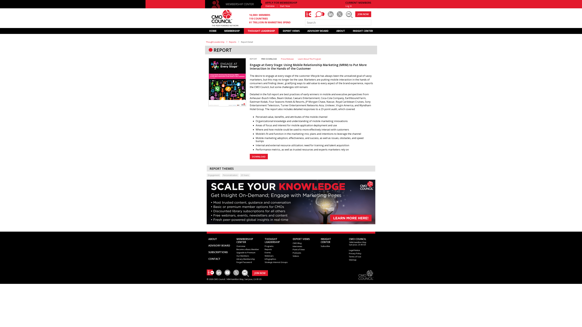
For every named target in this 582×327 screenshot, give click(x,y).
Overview (269, 6)
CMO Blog (297, 243)
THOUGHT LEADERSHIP (261, 31)
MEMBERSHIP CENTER (240, 4)
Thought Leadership (215, 42)
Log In (348, 6)
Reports (232, 42)
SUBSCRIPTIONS (218, 252)
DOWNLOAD (259, 156)
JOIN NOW (363, 14)
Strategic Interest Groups (276, 262)
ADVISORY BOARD (317, 31)
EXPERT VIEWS (291, 31)
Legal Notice (354, 250)
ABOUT (340, 31)
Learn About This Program (309, 59)
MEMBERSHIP (232, 31)
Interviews (297, 246)
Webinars (269, 255)
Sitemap (352, 259)
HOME (212, 31)
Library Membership (245, 259)
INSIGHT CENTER (363, 31)
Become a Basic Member (247, 249)
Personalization (230, 175)
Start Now (285, 6)
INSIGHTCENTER (326, 240)
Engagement (213, 175)
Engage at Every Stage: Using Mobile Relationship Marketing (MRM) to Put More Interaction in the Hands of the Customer (308, 67)
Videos (296, 256)
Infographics (270, 259)
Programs (269, 246)
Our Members (242, 255)
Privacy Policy (355, 253)
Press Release (287, 59)
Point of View (299, 249)
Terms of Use (355, 256)
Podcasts (297, 252)
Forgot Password (244, 262)
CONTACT (214, 259)
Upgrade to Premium (245, 252)
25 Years (245, 175)
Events (268, 252)
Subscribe (325, 246)
